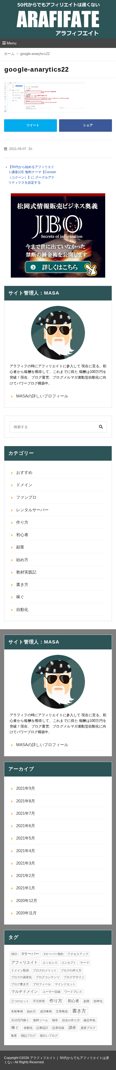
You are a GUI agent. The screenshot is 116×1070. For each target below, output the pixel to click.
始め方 (22, 559)
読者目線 (58, 1027)
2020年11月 (26, 913)
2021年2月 (25, 875)
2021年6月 (25, 825)
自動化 (22, 609)
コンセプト (68, 962)
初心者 (22, 534)
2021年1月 (25, 888)
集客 (14, 1035)
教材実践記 (26, 572)
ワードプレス (73, 991)
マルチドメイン (24, 991)
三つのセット (20, 1001)
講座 (72, 1028)
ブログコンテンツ (48, 977)
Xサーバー (30, 954)
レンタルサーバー (32, 510)
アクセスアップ (77, 954)
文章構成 (62, 1011)
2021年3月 (25, 863)
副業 (20, 547)
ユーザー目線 (51, 991)
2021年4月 (25, 850)
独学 (55, 1020)
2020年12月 (26, 900)
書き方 (22, 584)
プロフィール (42, 984)
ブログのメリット (45, 970)
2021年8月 (25, 801)
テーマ (84, 962)
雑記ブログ (28, 1035)
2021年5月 (25, 838)
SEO (14, 954)
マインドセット (65, 984)
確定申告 (89, 1020)
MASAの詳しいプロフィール (42, 396)
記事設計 (42, 1027)
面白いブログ (49, 1035)
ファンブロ (26, 497)
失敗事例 (17, 1011)
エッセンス (50, 962)
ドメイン (24, 484)
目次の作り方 (71, 1020)
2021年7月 (25, 813)
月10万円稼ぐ (20, 1020)
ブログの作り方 (71, 970)
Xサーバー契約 (53, 954)
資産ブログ (88, 1027)
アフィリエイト (24, 962)
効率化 (98, 1001)
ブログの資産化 (21, 977)
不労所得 (39, 1001)
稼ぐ (20, 597)
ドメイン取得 (20, 970)
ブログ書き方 (20, 984)
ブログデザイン (74, 977)
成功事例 (46, 1011)
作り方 (22, 522)
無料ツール (40, 1020)
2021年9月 (25, 788)
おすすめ (24, 472)
